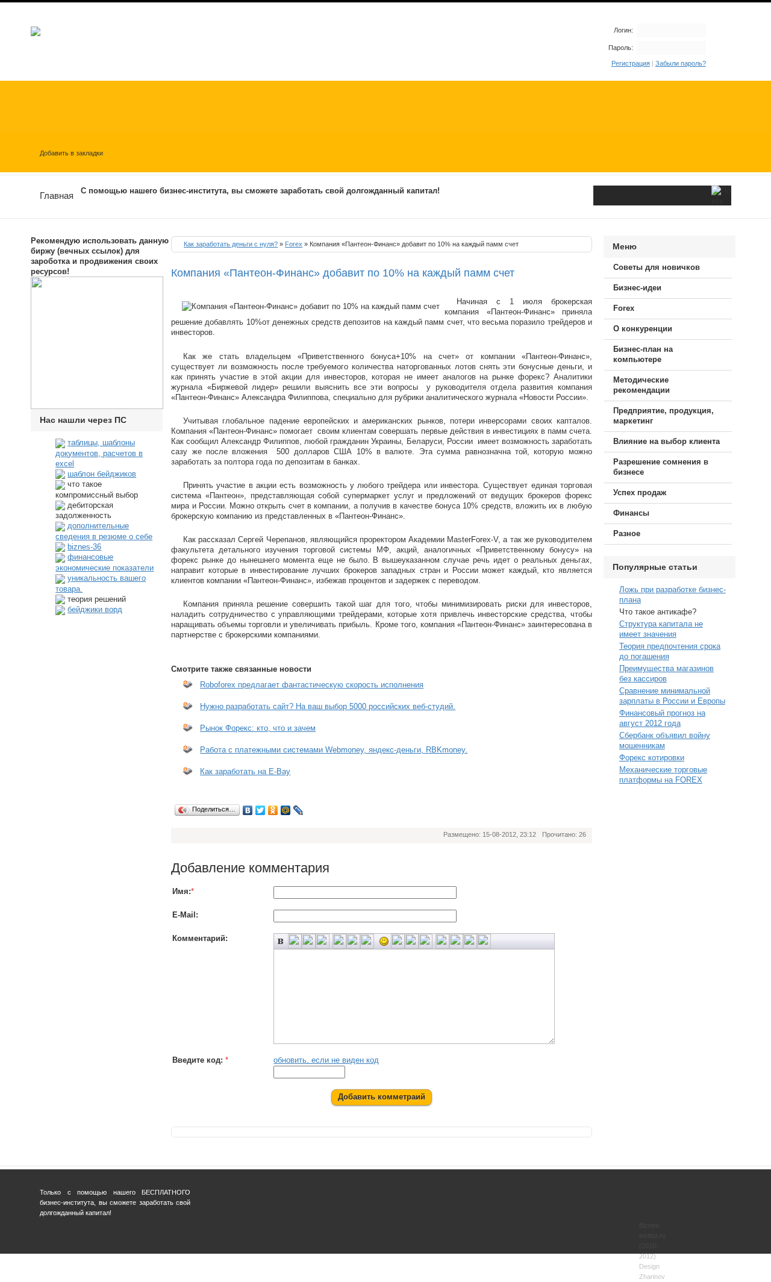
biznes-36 (84, 546)
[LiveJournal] (298, 810)
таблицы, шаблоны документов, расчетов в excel (99, 453)
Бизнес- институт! (72, 1146)
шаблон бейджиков (101, 473)
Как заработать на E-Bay (245, 771)
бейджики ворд (94, 609)
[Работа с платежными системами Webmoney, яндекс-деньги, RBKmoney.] (185, 756)
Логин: (623, 30)
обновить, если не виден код (326, 1060)
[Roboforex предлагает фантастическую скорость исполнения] (185, 691)
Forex (293, 244)
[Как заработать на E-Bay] (185, 778)
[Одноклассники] (273, 810)
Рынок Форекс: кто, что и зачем (258, 728)
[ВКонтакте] (248, 810)
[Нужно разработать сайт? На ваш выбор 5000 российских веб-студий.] (185, 713)
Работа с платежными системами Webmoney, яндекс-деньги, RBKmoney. (333, 749)
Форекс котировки (651, 757)
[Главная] (35, 33)
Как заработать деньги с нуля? (231, 244)
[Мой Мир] (285, 810)
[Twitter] (260, 810)
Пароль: (620, 47)
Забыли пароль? (680, 63)
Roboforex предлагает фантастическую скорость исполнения (311, 684)
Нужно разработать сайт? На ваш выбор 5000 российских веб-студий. (327, 706)
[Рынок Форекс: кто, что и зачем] (185, 735)
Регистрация (630, 63)
